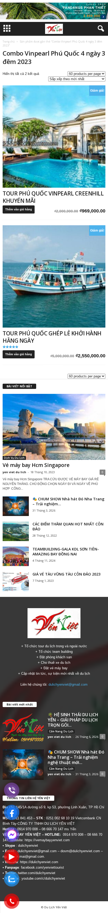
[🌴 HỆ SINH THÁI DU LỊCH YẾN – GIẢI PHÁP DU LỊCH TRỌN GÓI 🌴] (23, 727)
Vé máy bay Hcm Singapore (36, 465)
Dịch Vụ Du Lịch (14, 458)
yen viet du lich (14, 472)
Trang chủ (9, 41)
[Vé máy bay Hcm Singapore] (54, 427)
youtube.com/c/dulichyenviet (43, 878)
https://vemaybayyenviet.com (47, 840)
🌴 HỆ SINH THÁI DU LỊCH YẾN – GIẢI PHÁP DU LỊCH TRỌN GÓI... (73, 720)
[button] (100, 28)
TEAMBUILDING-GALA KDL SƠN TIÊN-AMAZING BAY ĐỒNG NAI (66, 551)
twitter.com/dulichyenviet (36, 873)
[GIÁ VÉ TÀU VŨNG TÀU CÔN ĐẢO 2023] (16, 581)
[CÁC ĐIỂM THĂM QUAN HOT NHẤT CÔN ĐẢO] (16, 531)
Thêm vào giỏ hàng (18, 209)
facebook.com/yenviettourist (42, 867)
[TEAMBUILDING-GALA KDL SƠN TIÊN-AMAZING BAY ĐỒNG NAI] (16, 556)
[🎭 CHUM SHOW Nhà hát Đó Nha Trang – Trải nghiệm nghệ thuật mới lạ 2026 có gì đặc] (16, 506)
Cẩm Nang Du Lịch (61, 731)
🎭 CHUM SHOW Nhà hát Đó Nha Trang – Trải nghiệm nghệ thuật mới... (76, 757)
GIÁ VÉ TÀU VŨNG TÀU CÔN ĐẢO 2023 (66, 574)
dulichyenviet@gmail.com (68, 684)
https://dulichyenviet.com (39, 862)
